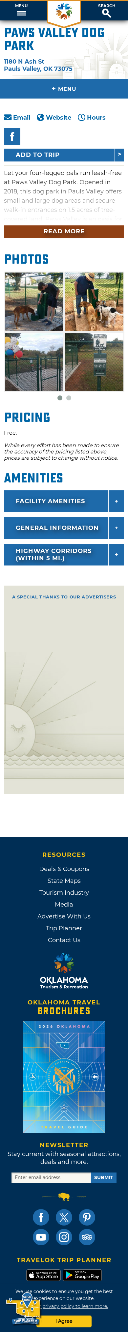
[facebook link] (41, 1217)
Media (64, 904)
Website (58, 117)
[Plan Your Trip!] (24, 1308)
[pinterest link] (87, 1217)
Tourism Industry (64, 892)
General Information (57, 528)
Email (21, 117)
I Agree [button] (64, 1321)
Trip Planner (64, 928)
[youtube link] (41, 1237)
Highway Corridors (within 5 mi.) (54, 554)
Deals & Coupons (64, 869)
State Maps (64, 880)
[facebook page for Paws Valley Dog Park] (12, 136)
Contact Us (64, 940)
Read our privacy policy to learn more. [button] (64, 1306)
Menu (21, 6)
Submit (103, 1177)
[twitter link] (64, 1217)
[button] (21, 11)
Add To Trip (38, 155)
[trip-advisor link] (87, 1237)
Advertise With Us (64, 916)
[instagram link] (64, 1237)
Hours (96, 117)
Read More (64, 231)
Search (107, 6)
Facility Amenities (50, 501)
